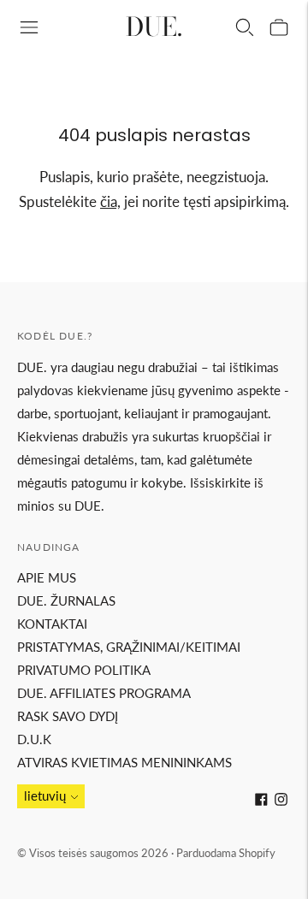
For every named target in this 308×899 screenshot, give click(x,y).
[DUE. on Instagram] (281, 800)
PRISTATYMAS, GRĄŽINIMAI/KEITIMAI (128, 646)
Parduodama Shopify (225, 853)
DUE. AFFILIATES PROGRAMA (104, 693)
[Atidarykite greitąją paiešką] (245, 27)
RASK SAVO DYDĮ (67, 716)
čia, (110, 201)
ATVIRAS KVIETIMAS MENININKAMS (124, 762)
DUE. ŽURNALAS (66, 600)
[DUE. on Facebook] (261, 800)
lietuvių (45, 795)
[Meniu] (29, 27)
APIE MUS (46, 577)
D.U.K (34, 739)
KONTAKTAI (52, 623)
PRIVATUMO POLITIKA (84, 669)
